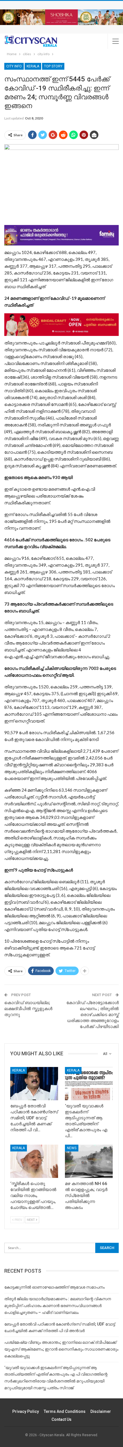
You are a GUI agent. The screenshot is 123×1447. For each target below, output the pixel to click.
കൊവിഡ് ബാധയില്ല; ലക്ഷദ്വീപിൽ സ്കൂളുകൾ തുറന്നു (28, 1008)
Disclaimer (100, 1411)
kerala (33, 66)
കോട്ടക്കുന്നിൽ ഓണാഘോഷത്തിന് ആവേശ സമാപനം (54, 1287)
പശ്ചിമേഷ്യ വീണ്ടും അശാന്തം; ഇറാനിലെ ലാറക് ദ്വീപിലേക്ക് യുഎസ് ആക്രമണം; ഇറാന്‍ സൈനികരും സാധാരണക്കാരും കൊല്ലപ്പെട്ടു (61, 1349)
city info (14, 66)
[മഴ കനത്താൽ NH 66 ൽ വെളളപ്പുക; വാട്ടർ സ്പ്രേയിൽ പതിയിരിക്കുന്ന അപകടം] (89, 1161)
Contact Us (61, 1419)
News (71, 1148)
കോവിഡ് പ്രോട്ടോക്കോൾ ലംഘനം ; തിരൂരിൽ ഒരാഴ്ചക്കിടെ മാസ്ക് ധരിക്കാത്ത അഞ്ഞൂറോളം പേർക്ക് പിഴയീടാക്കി (92, 1014)
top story (53, 66)
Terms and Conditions (65, 1411)
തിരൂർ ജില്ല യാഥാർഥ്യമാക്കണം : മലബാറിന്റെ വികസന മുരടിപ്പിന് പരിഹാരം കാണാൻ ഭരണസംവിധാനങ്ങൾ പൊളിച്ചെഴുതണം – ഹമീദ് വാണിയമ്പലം (57, 1306)
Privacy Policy (25, 1411)
